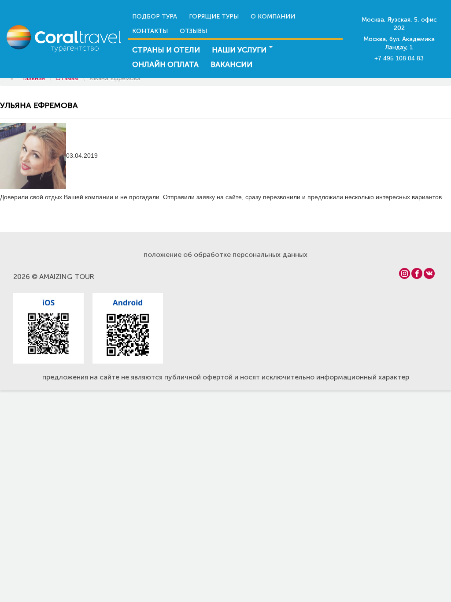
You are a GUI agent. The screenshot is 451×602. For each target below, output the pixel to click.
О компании (273, 16)
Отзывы (193, 31)
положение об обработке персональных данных (225, 254)
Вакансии (231, 64)
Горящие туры (214, 16)
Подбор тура (154, 16)
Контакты (150, 31)
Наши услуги (239, 49)
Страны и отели (166, 49)
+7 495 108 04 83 (399, 58)
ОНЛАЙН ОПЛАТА (165, 64)
